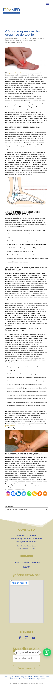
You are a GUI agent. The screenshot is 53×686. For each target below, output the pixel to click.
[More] (45, 493)
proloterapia (10, 426)
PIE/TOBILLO (29, 40)
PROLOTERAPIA (13, 42)
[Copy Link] (34, 493)
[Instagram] (8, 493)
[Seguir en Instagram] (26, 638)
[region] (26, 666)
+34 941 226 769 (26, 535)
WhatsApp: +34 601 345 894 (27, 538)
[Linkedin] (18, 493)
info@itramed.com (26, 541)
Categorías (9, 506)
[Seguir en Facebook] (20, 638)
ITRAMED (14, 38)
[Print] (39, 493)
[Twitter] (23, 493)
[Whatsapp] (29, 493)
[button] (47, 652)
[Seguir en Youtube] (33, 638)
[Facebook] (13, 493)
